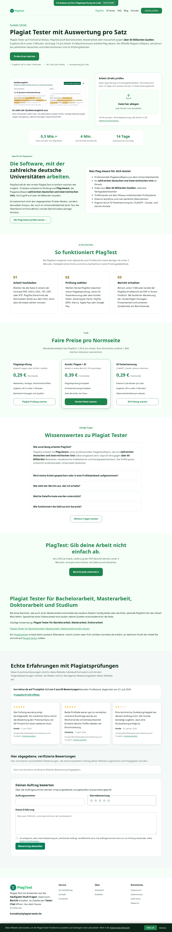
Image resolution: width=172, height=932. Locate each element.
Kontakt (135, 10)
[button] (128, 102)
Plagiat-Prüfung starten (34, 401)
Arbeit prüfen (151, 10)
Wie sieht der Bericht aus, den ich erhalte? (56, 485)
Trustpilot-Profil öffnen (27, 694)
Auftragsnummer (25, 795)
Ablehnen (162, 928)
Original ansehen (29, 736)
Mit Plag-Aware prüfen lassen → (30, 219)
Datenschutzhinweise (29, 841)
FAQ (119, 10)
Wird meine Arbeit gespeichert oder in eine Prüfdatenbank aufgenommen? (75, 475)
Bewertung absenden (30, 846)
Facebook (63, 898)
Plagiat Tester (18, 25)
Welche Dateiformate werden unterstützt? (57, 496)
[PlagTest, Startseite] (17, 10)
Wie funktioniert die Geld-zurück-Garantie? (57, 506)
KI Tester (110, 10)
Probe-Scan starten (24, 56)
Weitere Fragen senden (86, 518)
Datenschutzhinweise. (109, 120)
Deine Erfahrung (24, 809)
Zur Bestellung (65, 890)
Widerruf (135, 903)
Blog (126, 10)
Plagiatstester (21, 634)
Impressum (136, 890)
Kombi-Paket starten (86, 401)
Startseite (99, 890)
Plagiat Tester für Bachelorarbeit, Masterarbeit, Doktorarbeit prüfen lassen (50, 628)
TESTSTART (108, 3)
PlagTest (99, 10)
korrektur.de (16, 907)
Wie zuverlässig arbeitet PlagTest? (52, 446)
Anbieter (99, 894)
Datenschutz (136, 894)
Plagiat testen (30, 638)
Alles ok (150, 928)
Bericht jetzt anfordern (86, 571)
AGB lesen (136, 898)
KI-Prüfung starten (137, 401)
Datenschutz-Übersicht (120, 928)
